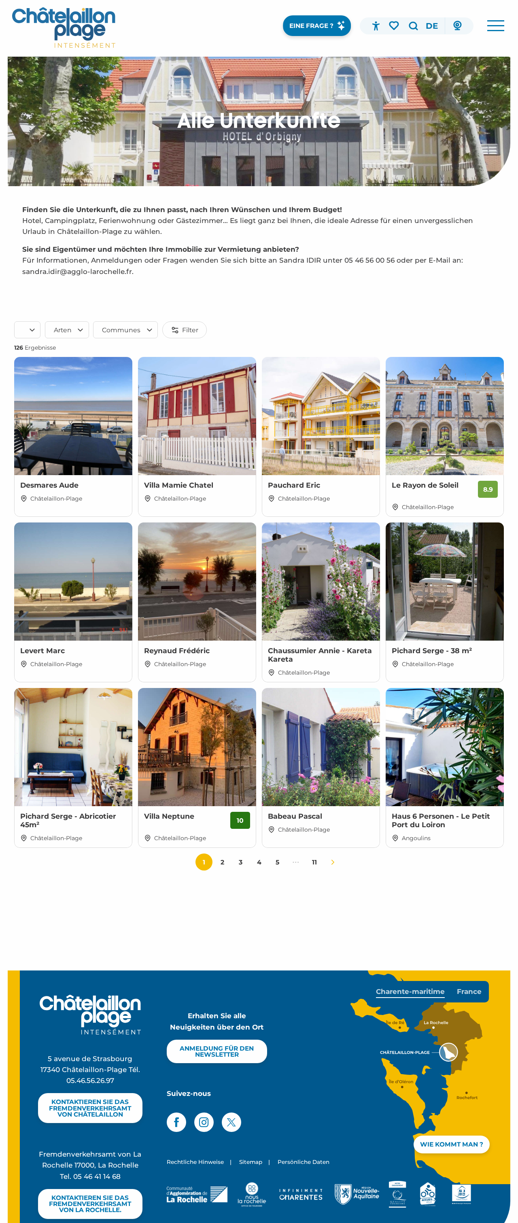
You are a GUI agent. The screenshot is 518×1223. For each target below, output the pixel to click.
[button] (413, 25)
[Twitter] (231, 1122)
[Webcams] (457, 25)
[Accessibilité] (376, 26)
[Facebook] (176, 1122)
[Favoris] (394, 25)
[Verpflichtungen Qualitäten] (397, 1194)
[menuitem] (63, 27)
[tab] (410, 991)
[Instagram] (204, 1122)
